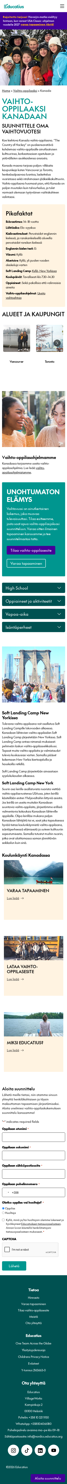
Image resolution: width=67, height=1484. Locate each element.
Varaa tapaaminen (26, 563)
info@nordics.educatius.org (44, 1436)
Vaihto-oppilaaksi (25, 90)
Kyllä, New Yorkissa (44, 271)
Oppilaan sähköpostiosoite (22, 1165)
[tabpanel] (16, 350)
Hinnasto (33, 1297)
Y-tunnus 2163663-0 (33, 1370)
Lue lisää (13, 898)
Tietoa (33, 1289)
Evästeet (33, 1363)
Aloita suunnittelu (48, 1478)
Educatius (34, 1335)
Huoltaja (10, 1213)
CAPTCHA (9, 1239)
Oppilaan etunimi (15, 1129)
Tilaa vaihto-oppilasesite (31, 550)
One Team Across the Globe (33, 1343)
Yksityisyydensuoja (33, 1350)
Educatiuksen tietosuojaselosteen (41, 1224)
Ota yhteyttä (33, 1323)
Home (6, 90)
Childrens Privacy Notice (33, 1357)
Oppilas (10, 1208)
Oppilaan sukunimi (16, 1147)
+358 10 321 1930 (39, 1417)
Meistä (33, 1316)
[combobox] (6, 1192)
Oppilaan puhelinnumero (20, 1184)
